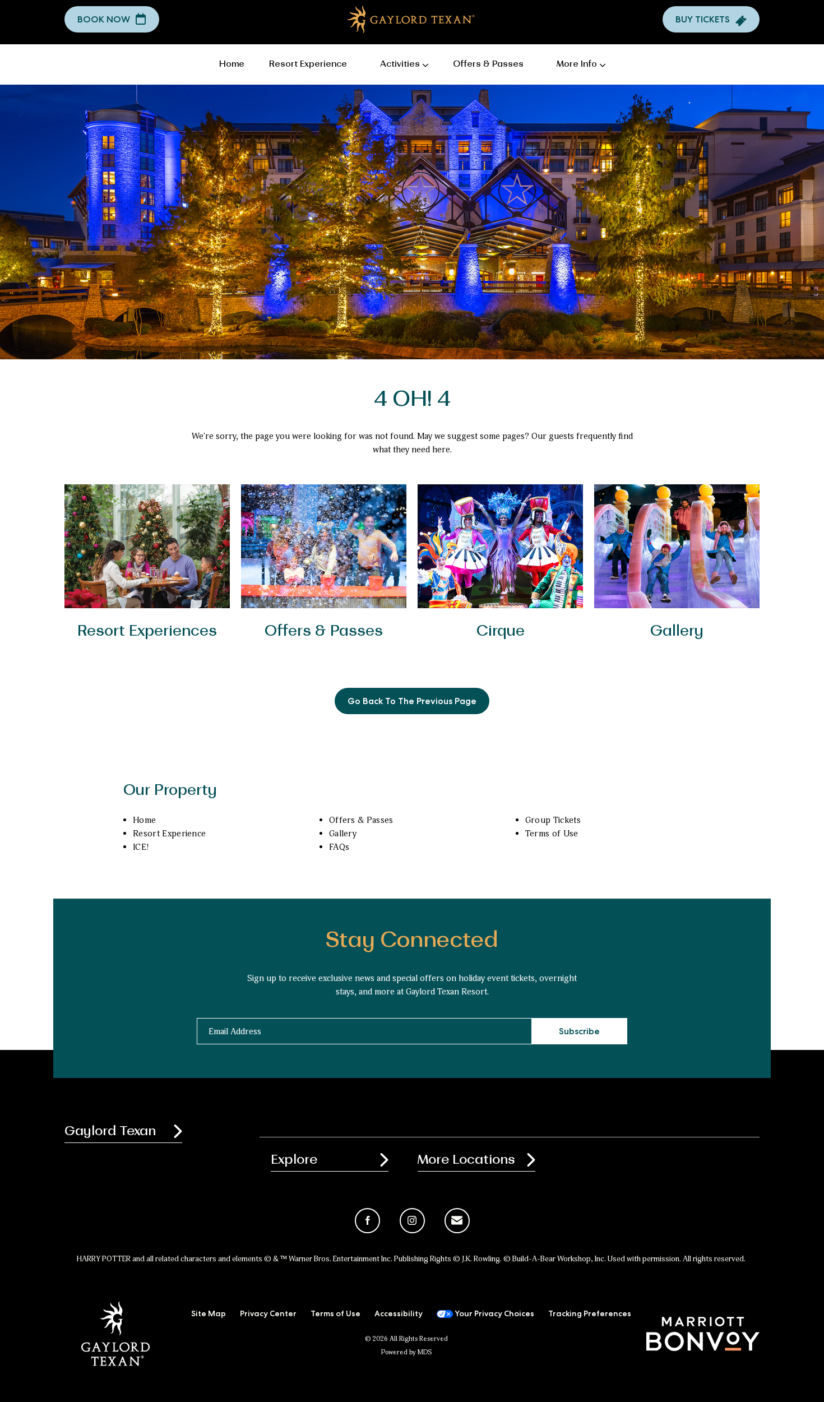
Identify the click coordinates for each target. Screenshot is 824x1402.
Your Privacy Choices (493, 1314)
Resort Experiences (147, 631)
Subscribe (579, 1032)
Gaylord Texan (110, 1131)
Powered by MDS (406, 1352)
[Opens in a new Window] (703, 1333)
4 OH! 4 (412, 399)
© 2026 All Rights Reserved (406, 1339)
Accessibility (398, 1314)
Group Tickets (553, 820)
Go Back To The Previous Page (412, 702)
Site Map (208, 1314)
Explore (294, 1160)
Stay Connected (412, 940)
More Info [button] (577, 64)
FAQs (339, 847)
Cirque (500, 631)
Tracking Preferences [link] (589, 1314)
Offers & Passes (324, 631)
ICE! (141, 847)
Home (144, 820)
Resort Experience (169, 833)
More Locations (466, 1160)
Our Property (170, 790)
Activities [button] (400, 64)
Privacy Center (268, 1314)
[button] (111, 19)
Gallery (676, 631)
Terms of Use (551, 833)
